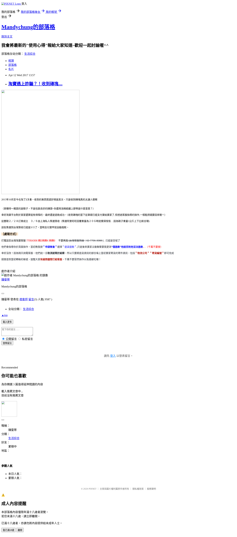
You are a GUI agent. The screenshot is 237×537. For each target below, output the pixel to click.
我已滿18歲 (8, 530)
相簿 (11, 60)
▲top (4, 315)
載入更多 (7, 322)
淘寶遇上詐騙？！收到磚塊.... (35, 84)
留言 (31, 299)
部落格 (12, 64)
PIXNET (92, 488)
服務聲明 (151, 488)
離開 (20, 530)
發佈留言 (7, 343)
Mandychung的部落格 (28, 27)
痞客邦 (23, 299)
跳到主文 (6, 36)
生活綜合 (29, 53)
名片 (11, 69)
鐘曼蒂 (5, 279)
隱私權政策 (138, 488)
